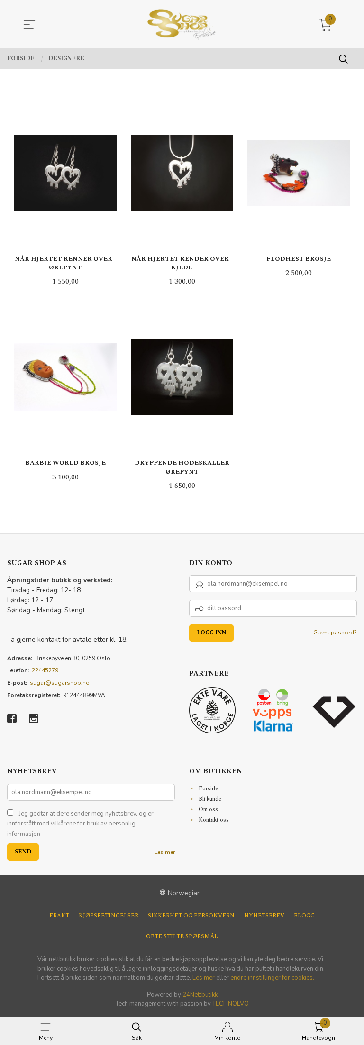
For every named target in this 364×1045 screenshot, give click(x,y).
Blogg (304, 915)
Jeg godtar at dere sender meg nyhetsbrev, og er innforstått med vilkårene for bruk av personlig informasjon (80, 823)
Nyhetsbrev (264, 915)
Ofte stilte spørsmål (182, 936)
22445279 (45, 670)
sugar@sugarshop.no (60, 683)
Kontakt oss (214, 820)
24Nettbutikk (200, 994)
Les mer (165, 852)
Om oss (208, 809)
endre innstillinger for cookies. (272, 977)
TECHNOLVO (230, 1003)
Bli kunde (210, 799)
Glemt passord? (335, 632)
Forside (208, 788)
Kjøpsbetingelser (108, 915)
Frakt (59, 915)
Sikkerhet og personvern (191, 915)
